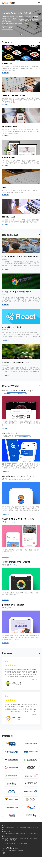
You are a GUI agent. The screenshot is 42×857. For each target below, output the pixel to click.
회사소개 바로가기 (7, 28)
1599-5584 (12, 847)
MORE (38, 42)
